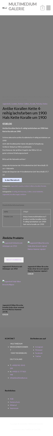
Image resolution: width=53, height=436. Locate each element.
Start (4, 97)
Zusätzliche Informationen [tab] (13, 205)
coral (34, 192)
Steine (45, 104)
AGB (11, 399)
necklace (23, 194)
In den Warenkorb (12, 180)
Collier (29, 192)
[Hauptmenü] (48, 7)
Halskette (39, 192)
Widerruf (13, 405)
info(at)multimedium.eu (18, 378)
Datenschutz (15, 402)
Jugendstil (16, 97)
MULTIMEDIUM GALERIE (23, 6)
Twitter (38, 356)
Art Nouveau (22, 192)
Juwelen (14, 104)
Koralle (32, 104)
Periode (9, 97)
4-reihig (14, 192)
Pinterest (38, 350)
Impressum (14, 408)
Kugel (17, 194)
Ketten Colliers (23, 104)
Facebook (39, 353)
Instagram (39, 347)
